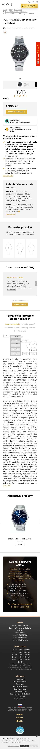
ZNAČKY (11, 4)
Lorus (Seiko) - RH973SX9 (20, 539)
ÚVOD (7, 4)
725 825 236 (22, 638)
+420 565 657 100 (21, 635)
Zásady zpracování (20, 691)
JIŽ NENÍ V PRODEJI (15, 112)
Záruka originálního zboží (20, 687)
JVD (10, 10)
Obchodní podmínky (20, 682)
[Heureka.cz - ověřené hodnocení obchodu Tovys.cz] (20, 730)
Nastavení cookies (20, 699)
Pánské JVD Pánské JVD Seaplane (16, 12)
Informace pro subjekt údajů (20, 694)
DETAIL (20, 545)
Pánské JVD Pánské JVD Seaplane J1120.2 (19, 14)
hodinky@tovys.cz (22, 640)
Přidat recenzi (21, 305)
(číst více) (7, 485)
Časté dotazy (20, 679)
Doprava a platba (20, 689)
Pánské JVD (18, 10)
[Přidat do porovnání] (5, 32)
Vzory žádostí (20, 696)
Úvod (5, 10)
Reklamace (20, 684)
